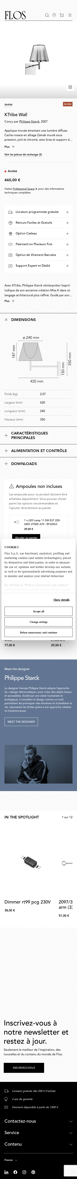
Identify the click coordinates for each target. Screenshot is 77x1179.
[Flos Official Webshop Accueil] (15, 15)
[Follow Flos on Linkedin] (6, 1172)
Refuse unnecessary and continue (38, 632)
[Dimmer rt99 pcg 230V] (30, 861)
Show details (61, 599)
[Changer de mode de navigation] (70, 15)
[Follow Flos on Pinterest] (33, 1172)
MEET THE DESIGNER (21, 722)
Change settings (38, 622)
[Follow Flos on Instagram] (24, 1172)
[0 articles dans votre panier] (61, 15)
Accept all (38, 611)
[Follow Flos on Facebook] (15, 1172)
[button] (47, 15)
